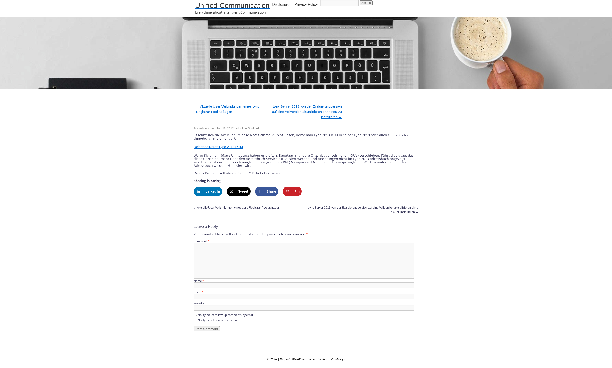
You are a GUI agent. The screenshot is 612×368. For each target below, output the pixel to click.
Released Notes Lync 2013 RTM (218, 147)
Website (199, 303)
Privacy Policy (306, 4)
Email (198, 292)
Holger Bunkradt (249, 128)
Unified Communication (232, 5)
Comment (201, 241)
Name (199, 281)
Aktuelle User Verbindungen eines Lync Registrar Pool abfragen (237, 207)
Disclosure (281, 4)
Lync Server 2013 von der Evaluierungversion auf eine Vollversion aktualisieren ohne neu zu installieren (307, 112)
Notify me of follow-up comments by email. (226, 315)
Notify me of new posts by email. (219, 320)
